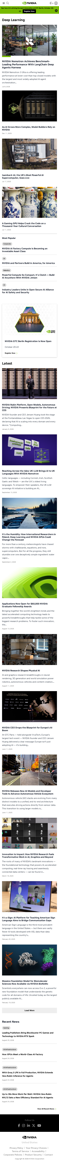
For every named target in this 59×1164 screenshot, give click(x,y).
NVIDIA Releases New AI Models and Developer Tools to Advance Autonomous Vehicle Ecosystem (27, 792)
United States (29, 1142)
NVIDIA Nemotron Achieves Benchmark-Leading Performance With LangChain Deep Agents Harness (28, 64)
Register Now (10, 353)
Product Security (33, 1154)
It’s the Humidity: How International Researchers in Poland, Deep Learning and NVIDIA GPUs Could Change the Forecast (29, 537)
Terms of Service (20, 1151)
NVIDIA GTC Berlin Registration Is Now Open (28, 341)
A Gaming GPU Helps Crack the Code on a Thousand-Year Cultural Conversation (24, 224)
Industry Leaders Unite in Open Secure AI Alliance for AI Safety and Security (28, 291)
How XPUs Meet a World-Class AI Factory (22, 1054)
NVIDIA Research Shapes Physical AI (21, 670)
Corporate (7, 244)
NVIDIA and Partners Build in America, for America (28, 263)
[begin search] (7, 3)
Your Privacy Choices (36, 1148)
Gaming (6, 1028)
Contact (48, 1154)
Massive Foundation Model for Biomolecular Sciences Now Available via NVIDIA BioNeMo (25, 982)
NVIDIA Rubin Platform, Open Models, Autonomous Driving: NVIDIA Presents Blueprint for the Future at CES (29, 407)
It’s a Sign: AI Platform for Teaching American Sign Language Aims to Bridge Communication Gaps (28, 919)
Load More (29, 1010)
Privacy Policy (16, 1148)
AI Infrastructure (9, 1049)
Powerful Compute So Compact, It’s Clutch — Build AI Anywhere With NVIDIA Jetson (28, 276)
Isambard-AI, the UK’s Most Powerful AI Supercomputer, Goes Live (23, 176)
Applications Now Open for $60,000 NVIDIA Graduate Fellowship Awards (25, 605)
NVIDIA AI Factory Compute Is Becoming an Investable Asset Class (24, 250)
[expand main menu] (3, 3)
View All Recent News (45, 1109)
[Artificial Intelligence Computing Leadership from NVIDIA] (29, 3)
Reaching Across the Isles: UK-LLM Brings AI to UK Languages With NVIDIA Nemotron (28, 472)
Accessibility (38, 1151)
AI (4, 258)
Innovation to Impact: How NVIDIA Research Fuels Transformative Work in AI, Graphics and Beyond (28, 855)
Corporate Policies (13, 1154)
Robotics (6, 270)
